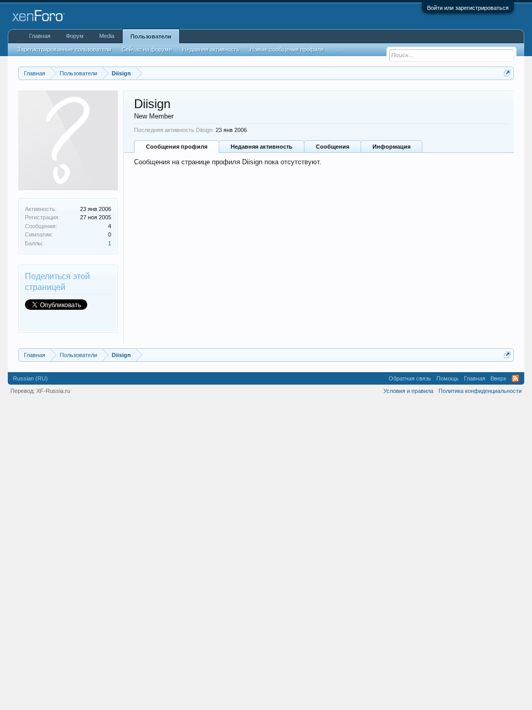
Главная (39, 36)
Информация (391, 146)
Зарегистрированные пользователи (64, 49)
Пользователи (150, 36)
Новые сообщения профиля (287, 49)
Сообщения (332, 146)
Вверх (498, 378)
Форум (75, 36)
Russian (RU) (30, 378)
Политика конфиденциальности (480, 391)
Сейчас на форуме (147, 49)
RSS (515, 378)
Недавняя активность (261, 146)
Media (106, 36)
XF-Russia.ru (53, 391)
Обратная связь (410, 378)
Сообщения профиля (176, 146)
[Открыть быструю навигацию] (507, 73)
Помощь (447, 378)
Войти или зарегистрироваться (468, 8)
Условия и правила (408, 391)
